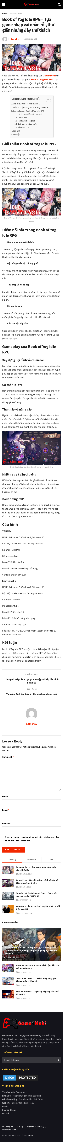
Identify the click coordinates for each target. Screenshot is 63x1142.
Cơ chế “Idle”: (23, 117)
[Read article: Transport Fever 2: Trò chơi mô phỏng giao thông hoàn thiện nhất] (8, 981)
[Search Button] (59, 4)
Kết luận (16, 134)
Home (4, 13)
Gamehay (15, 39)
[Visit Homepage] (31, 5)
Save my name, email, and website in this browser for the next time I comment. (32, 839)
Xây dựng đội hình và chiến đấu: (30, 114)
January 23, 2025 (31, 39)
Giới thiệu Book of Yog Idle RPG (26, 103)
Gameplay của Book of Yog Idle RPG (28, 111)
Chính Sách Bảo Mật (10, 1129)
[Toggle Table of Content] (47, 99)
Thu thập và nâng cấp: (26, 121)
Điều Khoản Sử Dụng (35, 1126)
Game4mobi (28, 1135)
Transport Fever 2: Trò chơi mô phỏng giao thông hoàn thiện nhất (36, 980)
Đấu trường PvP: (24, 127)
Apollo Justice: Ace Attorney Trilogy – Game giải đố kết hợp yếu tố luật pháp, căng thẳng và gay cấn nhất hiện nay (30, 950)
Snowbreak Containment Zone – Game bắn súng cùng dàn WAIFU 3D (36, 894)
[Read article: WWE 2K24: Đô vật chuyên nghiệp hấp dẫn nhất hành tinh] (8, 994)
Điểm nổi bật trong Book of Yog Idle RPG (30, 107)
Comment (8, 757)
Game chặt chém (15, 13)
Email (5, 810)
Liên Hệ (20, 1126)
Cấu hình (17, 130)
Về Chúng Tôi (7, 1126)
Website (6, 823)
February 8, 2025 (12, 958)
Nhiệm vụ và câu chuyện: (27, 124)
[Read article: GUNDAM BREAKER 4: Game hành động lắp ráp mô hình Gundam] (8, 968)
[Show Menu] (3, 4)
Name (6, 796)
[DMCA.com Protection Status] (20, 1077)
